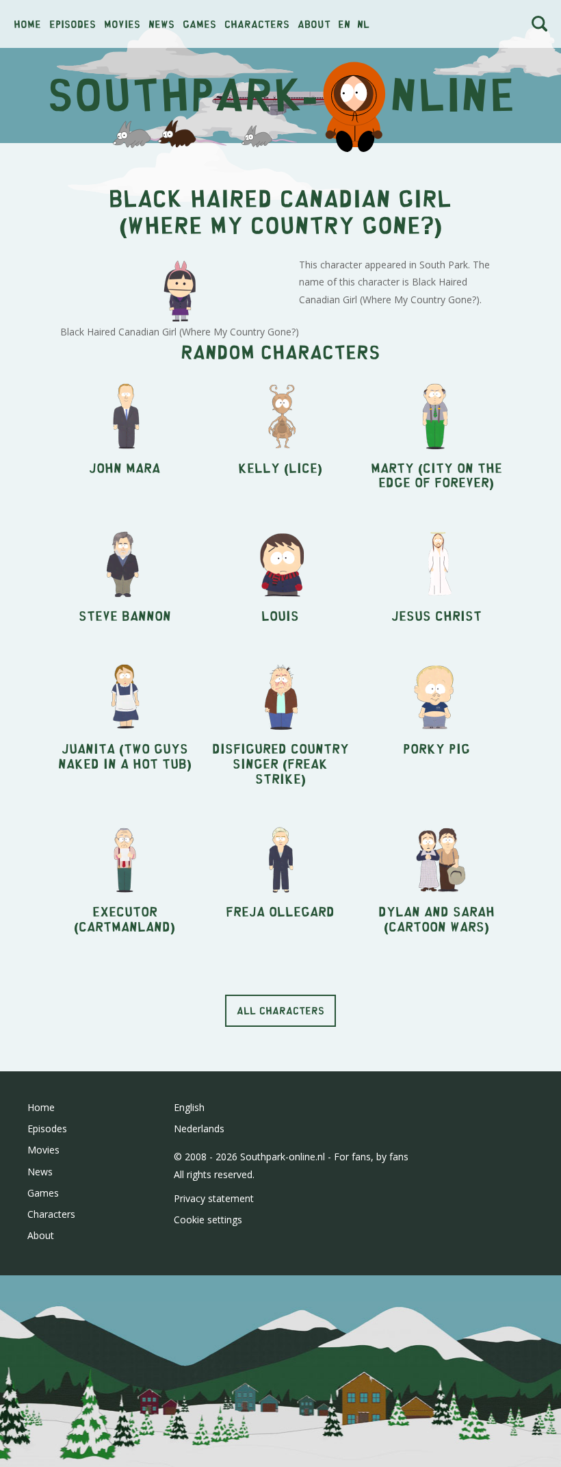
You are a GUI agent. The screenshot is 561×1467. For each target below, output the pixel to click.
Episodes (72, 23)
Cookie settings (208, 1219)
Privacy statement (214, 1198)
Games (199, 23)
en (344, 23)
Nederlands (199, 1128)
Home (27, 23)
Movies (122, 23)
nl (363, 23)
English (189, 1107)
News (161, 23)
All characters (280, 1010)
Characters (256, 23)
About (314, 23)
